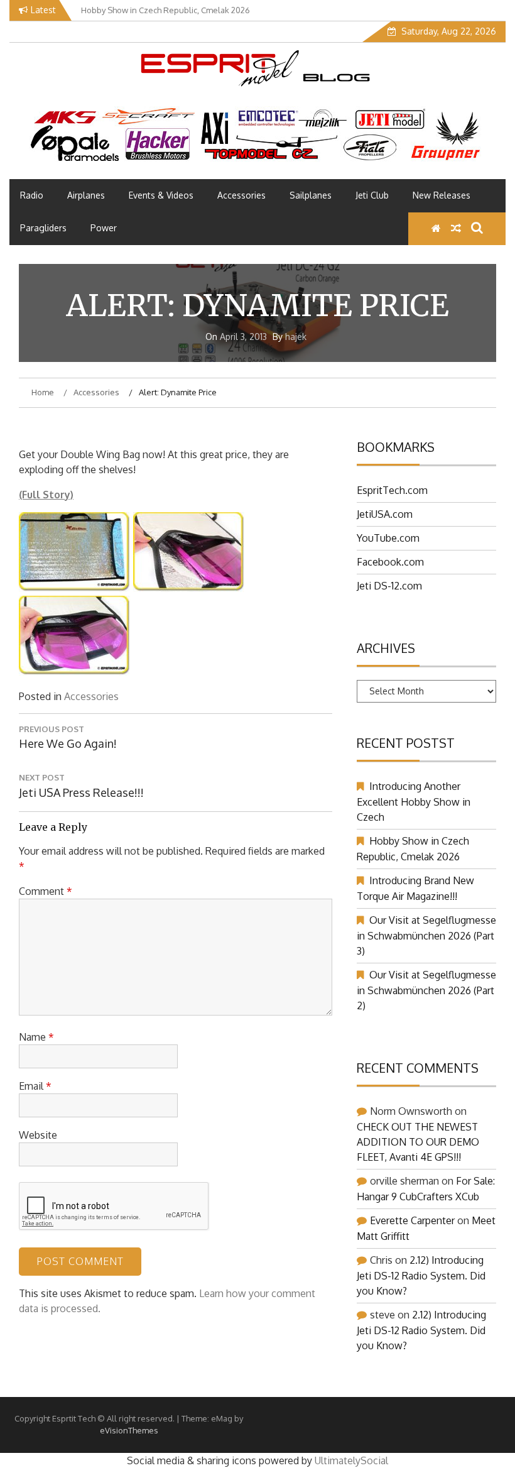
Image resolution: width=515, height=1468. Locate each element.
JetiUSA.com (385, 514)
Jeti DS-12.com (389, 585)
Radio (31, 195)
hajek (295, 336)
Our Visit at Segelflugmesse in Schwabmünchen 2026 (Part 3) (426, 935)
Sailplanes (311, 195)
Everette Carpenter (412, 1220)
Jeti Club (372, 195)
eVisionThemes (129, 1430)
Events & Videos (161, 195)
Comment (45, 891)
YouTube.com (388, 538)
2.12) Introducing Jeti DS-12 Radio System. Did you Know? (421, 1275)
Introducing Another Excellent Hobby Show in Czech (413, 801)
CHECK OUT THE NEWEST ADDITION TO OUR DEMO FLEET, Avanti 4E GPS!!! (418, 1141)
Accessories (241, 195)
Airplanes (86, 195)
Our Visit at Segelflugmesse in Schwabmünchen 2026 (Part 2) (426, 990)
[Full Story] (75, 588)
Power (103, 227)
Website (38, 1135)
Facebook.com (390, 562)
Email (35, 1086)
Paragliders (43, 227)
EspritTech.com (392, 490)
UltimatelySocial (351, 1460)
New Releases (441, 195)
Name (36, 1037)
